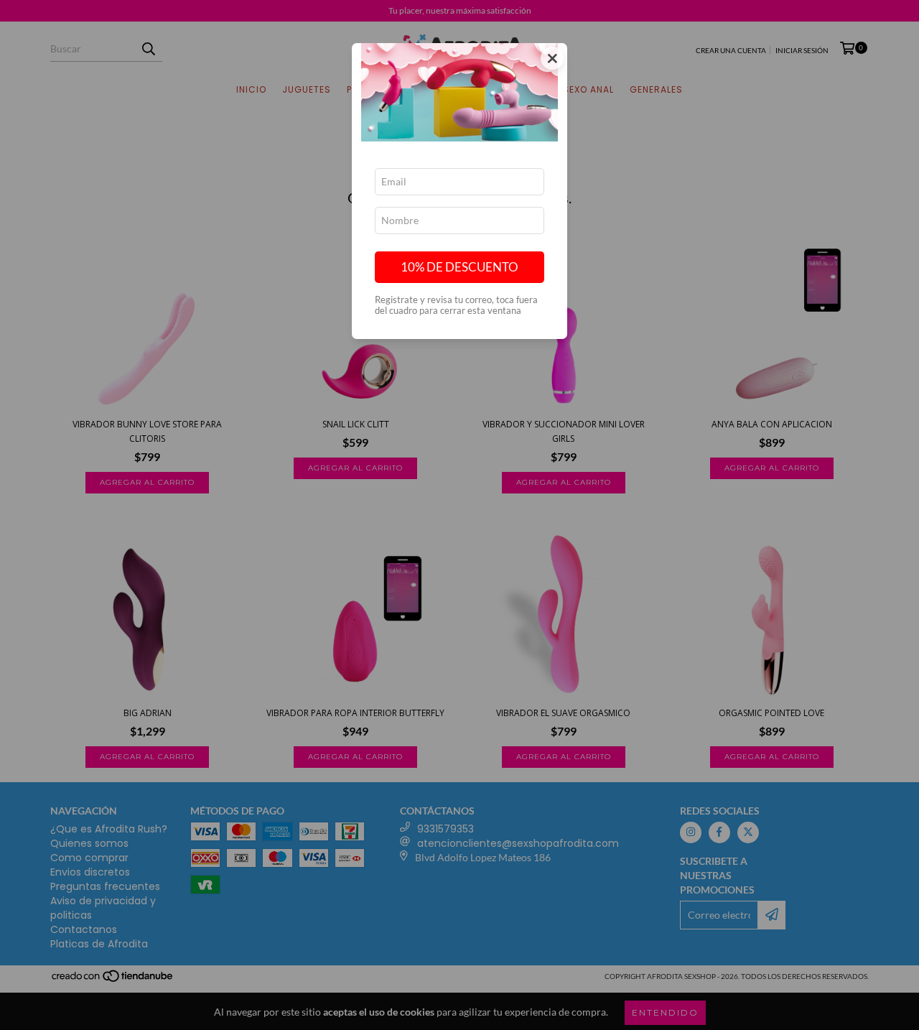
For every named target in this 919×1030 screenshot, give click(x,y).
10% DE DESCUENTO (459, 266)
